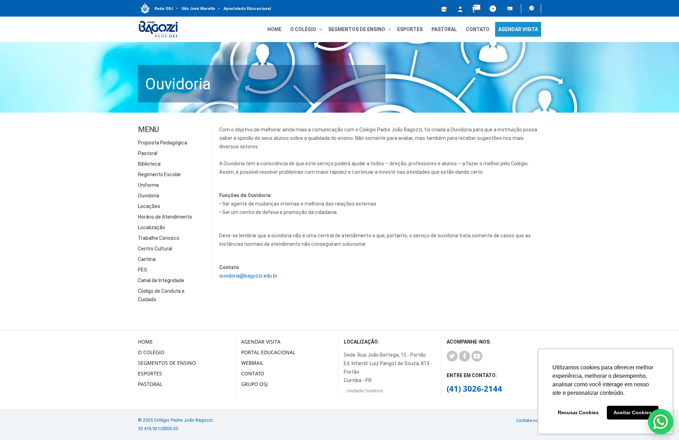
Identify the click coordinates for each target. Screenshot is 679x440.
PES (142, 270)
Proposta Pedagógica (162, 142)
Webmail (252, 362)
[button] (531, 8)
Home (274, 29)
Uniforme (148, 185)
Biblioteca (149, 164)
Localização (151, 227)
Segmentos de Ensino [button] (356, 29)
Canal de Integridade (161, 280)
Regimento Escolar (159, 174)
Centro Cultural (155, 248)
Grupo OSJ (254, 384)
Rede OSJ (164, 8)
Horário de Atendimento (165, 217)
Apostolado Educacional (244, 8)
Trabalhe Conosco (158, 238)
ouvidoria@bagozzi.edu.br (248, 276)
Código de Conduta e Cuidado (161, 295)
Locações (149, 206)
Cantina (147, 259)
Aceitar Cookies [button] (633, 412)
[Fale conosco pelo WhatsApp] (660, 421)
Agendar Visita (260, 341)
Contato (477, 29)
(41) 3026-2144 (474, 388)
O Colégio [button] (303, 29)
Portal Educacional (268, 352)
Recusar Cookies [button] (578, 412)
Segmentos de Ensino (167, 362)
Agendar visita (518, 29)
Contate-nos (528, 420)
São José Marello (195, 8)
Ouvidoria (148, 195)
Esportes (410, 29)
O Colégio (151, 352)
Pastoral (444, 29)
